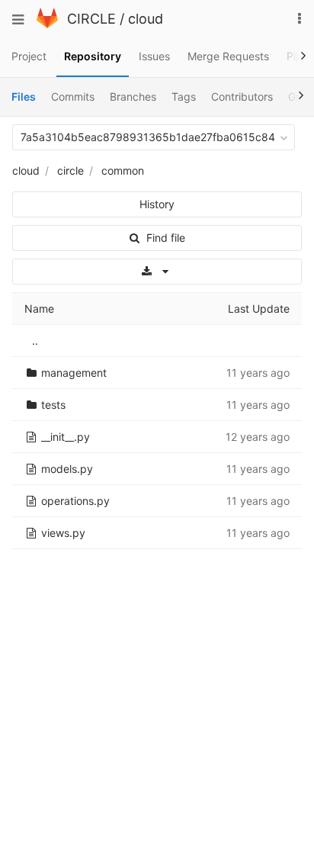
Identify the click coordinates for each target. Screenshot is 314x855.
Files (23, 96)
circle (70, 170)
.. (35, 340)
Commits (73, 96)
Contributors (242, 96)
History (157, 204)
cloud (145, 19)
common (122, 170)
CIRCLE (91, 19)
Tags (183, 96)
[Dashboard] (47, 24)
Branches (133, 96)
